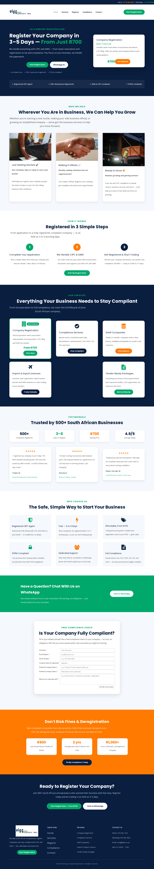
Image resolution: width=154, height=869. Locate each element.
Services (65, 12)
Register (75, 12)
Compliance (87, 12)
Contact (99, 12)
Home (55, 12)
